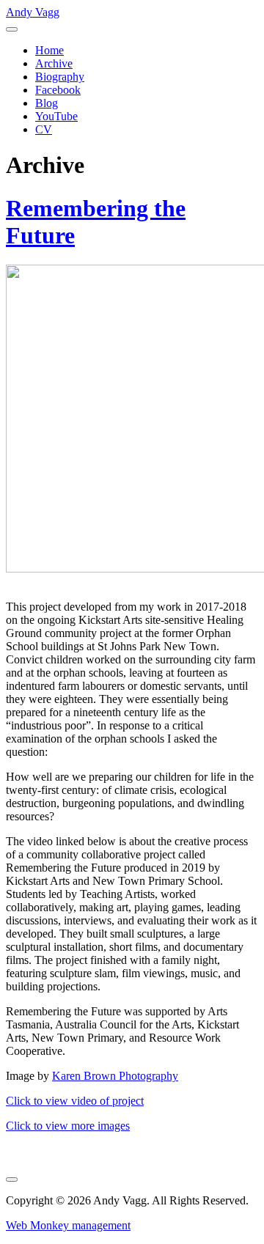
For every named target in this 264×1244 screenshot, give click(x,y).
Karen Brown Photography (115, 1076)
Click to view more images (68, 1125)
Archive (54, 63)
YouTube (56, 116)
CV (43, 129)
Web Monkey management (68, 1225)
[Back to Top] (12, 1179)
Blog (46, 103)
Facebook (58, 90)
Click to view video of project (75, 1100)
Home (49, 50)
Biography (59, 76)
